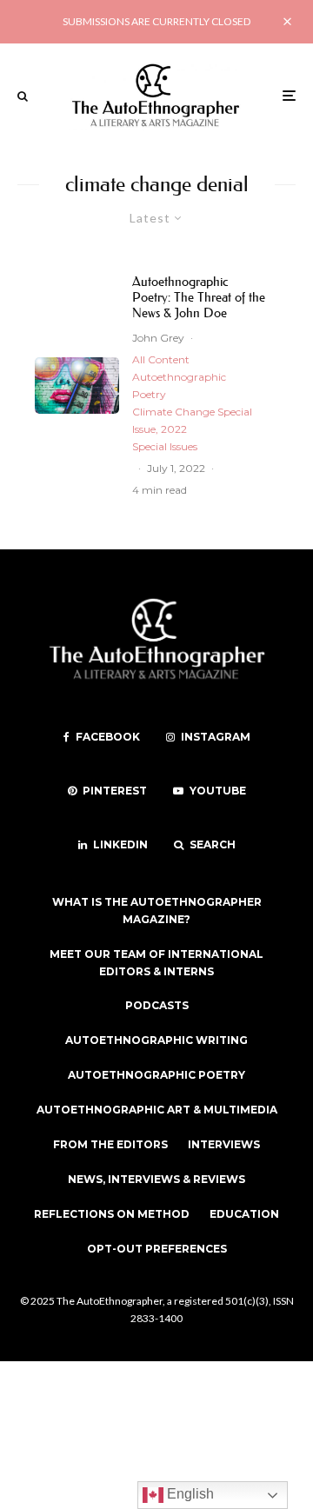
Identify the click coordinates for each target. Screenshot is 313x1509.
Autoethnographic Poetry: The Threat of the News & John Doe (198, 297)
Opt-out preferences (157, 1248)
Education (244, 1213)
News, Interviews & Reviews (156, 1179)
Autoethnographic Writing (156, 1040)
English (188, 1493)
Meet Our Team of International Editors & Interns (156, 962)
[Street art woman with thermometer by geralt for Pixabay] (77, 385)
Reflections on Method (112, 1213)
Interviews (224, 1144)
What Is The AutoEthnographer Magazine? (157, 910)
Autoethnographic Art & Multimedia (157, 1109)
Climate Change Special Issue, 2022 (192, 420)
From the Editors (110, 1144)
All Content (161, 359)
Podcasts (157, 1005)
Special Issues (164, 446)
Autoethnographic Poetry (179, 385)
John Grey (158, 337)
